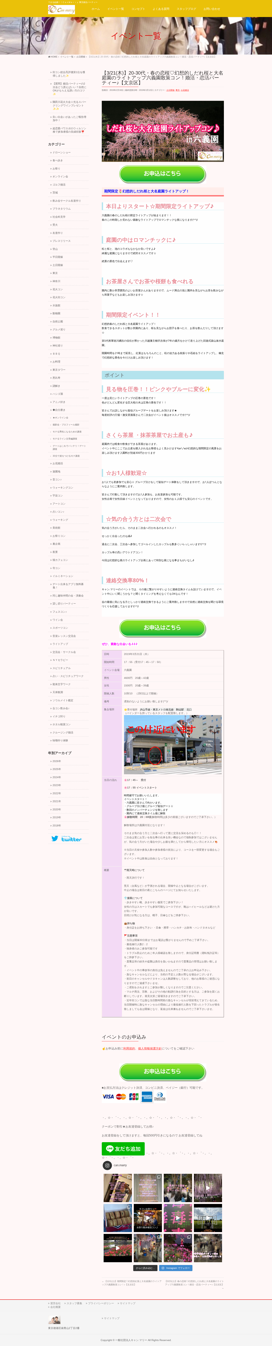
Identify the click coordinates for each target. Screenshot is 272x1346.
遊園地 (56, 471)
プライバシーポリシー (101, 1303)
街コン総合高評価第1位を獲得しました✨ (69, 74)
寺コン (56, 568)
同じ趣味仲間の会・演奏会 (68, 595)
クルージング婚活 (63, 732)
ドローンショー (62, 152)
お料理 (56, 361)
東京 (178, 90)
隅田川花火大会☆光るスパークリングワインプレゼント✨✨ (69, 105)
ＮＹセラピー (60, 660)
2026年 (57, 761)
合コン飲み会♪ (61, 708)
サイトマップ (127, 1303)
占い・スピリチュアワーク (68, 676)
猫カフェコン (60, 560)
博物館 (56, 337)
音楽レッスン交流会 (64, 636)
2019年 (57, 817)
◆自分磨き (59, 410)
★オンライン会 (60, 417)
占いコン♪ (58, 511)
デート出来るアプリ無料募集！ (68, 586)
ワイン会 (58, 620)
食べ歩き (58, 160)
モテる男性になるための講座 (67, 431)
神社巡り (58, 345)
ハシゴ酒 (58, 393)
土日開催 (170, 90)
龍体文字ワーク (62, 684)
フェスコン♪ (60, 611)
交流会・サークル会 (64, 652)
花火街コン (59, 297)
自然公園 (58, 321)
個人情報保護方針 (150, 1048)
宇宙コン (58, 495)
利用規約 (129, 1048)
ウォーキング (60, 519)
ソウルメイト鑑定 (63, 700)
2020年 (57, 809)
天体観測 (58, 692)
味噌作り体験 (60, 740)
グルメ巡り (59, 329)
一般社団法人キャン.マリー (131, 1340)
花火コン (58, 289)
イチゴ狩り (59, 716)
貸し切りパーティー (64, 603)
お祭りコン (59, 536)
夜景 (55, 552)
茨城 (55, 192)
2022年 (57, 793)
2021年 (57, 801)
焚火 (55, 224)
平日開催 (58, 257)
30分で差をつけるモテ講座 (66, 456)
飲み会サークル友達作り (67, 200)
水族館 (56, 305)
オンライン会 (60, 176)
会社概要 (55, 1306)
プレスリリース (62, 241)
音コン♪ (57, 479)
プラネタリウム (62, 208)
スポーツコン (60, 627)
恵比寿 (56, 377)
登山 (55, 249)
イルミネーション (63, 576)
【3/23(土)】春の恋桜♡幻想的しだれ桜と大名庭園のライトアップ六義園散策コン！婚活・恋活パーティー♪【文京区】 (194, 1284)
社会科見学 (59, 216)
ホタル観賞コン (62, 724)
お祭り (56, 168)
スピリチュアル (62, 668)
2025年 (57, 769)
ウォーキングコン (63, 487)
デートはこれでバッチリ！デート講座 (69, 447)
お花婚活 (185, 90)
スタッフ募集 (74, 1303)
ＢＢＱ (56, 353)
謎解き (56, 386)
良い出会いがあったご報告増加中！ (69, 119)
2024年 (57, 777)
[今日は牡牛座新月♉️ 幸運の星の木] (118, 1188)
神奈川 (56, 281)
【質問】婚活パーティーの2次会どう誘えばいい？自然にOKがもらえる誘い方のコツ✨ (69, 88)
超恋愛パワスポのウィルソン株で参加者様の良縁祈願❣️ (69, 130)
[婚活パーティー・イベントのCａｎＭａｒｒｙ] (61, 10)
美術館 (56, 527)
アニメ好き (59, 402)
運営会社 (55, 1303)
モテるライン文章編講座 (65, 438)
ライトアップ (60, 644)
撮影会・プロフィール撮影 (66, 424)
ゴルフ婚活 (59, 184)
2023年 (57, 785)
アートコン (59, 503)
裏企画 (56, 544)
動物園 (56, 313)
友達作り (58, 233)
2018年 (57, 825)
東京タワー (59, 369)
